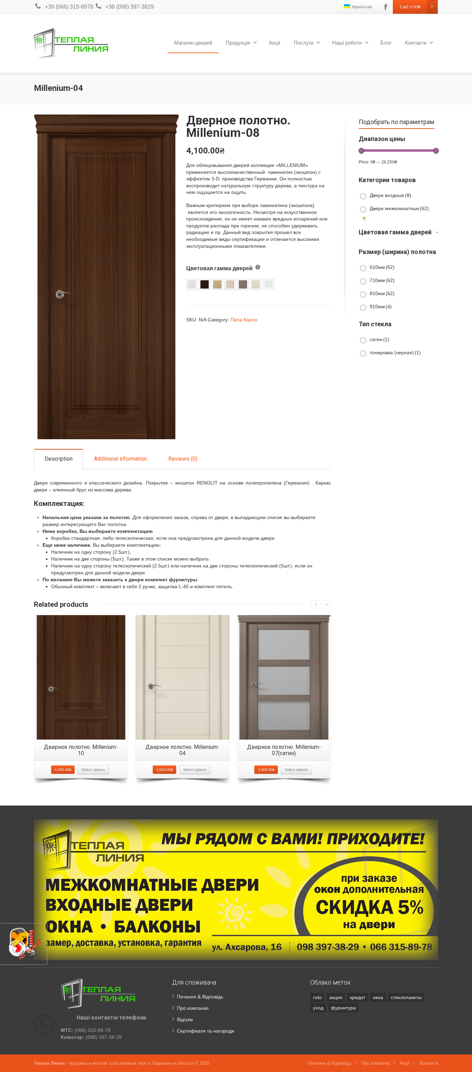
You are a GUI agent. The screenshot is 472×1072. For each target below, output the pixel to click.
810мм (382, 293)
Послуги (303, 43)
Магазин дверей (193, 43)
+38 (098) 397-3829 (129, 7)
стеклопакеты (406, 997)
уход (318, 1007)
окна (378, 997)
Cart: (410, 6)
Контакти (415, 43)
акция (335, 997)
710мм (382, 280)
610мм (382, 267)
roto (317, 997)
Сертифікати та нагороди (205, 1031)
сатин (379, 339)
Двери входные (390, 195)
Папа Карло (243, 319)
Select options (93, 770)
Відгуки (185, 1019)
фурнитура (343, 1007)
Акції (274, 43)
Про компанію (193, 1008)
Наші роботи (347, 43)
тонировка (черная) (395, 352)
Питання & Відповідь (200, 996)
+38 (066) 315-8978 (69, 7)
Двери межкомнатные (399, 208)
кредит (357, 997)
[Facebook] (386, 7)
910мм (381, 306)
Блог (385, 43)
